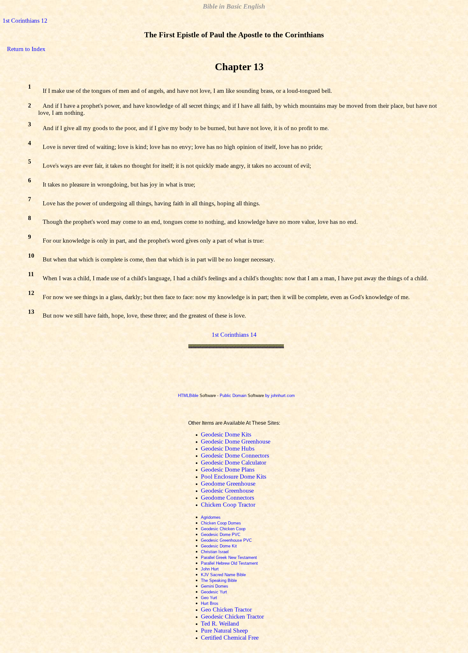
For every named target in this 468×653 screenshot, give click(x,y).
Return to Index (26, 49)
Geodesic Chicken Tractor (232, 616)
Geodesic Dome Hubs (227, 448)
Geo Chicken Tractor (226, 609)
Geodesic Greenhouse (227, 490)
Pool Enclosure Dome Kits (233, 476)
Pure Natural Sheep (224, 630)
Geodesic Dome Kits (226, 434)
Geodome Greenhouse (228, 483)
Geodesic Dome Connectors (235, 455)
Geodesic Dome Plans (227, 469)
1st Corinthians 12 (25, 20)
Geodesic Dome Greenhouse (235, 441)
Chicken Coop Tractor (228, 504)
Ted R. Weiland (220, 623)
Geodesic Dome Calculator (233, 462)
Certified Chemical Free (230, 637)
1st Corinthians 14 (234, 334)
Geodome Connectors (227, 497)
